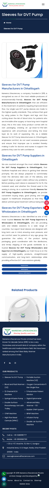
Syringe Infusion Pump (14, 398)
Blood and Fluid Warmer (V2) (14, 386)
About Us (18, 480)
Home (8, 23)
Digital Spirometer (34, 398)
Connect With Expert (25, 273)
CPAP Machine (11, 413)
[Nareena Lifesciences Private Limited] (13, 4)
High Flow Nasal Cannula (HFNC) (11, 419)
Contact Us (28, 480)
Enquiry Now (24, 265)
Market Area (25, 484)
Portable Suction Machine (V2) (33, 379)
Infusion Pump (33, 417)
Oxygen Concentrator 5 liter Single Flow (36, 386)
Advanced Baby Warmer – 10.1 (33, 404)
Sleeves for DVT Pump (14, 377)
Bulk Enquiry (24, 269)
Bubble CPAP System (35, 409)
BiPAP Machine (33, 413)
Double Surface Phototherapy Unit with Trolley (14, 405)
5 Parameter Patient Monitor (35, 393)
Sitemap (37, 480)
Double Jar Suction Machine (34, 423)
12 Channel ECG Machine (11, 393)
